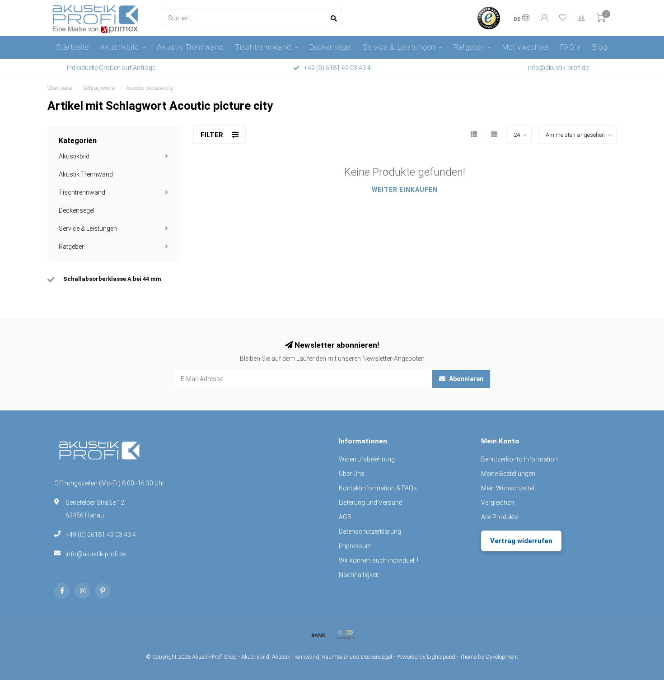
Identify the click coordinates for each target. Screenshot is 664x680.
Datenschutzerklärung (370, 531)
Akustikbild (119, 47)
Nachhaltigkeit (359, 574)
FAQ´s (570, 47)
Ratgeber (469, 47)
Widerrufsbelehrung (367, 459)
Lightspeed (441, 656)
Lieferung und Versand (370, 502)
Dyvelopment (502, 656)
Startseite (72, 47)
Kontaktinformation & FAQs (378, 488)
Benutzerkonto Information (519, 459)
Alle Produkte (499, 517)
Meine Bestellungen (508, 473)
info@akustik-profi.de (95, 554)
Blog (600, 47)
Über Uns (352, 473)
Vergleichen (497, 502)
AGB (345, 517)
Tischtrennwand (263, 47)
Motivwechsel (525, 47)
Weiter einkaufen (405, 189)
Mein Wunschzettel (507, 488)
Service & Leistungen (399, 47)
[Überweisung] (318, 635)
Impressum (355, 546)
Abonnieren (465, 378)
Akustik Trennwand (190, 47)
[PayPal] (345, 635)
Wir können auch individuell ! (378, 560)
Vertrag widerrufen (521, 541)
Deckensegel (330, 47)
